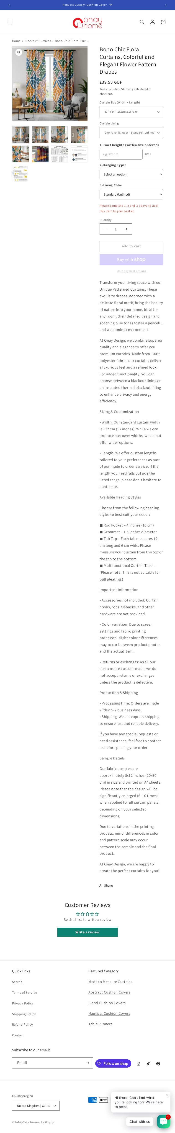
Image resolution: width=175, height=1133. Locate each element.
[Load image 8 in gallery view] (79, 154)
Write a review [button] (87, 932)
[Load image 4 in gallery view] (79, 134)
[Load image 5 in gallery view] (20, 154)
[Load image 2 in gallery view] (40, 134)
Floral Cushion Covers (107, 1002)
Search (17, 982)
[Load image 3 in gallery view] (59, 134)
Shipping (127, 89)
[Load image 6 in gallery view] (40, 154)
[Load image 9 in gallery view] (20, 173)
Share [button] (108, 885)
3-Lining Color (111, 185)
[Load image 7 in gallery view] (59, 154)
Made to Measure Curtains (110, 981)
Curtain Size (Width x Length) (120, 102)
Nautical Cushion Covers (109, 1013)
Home (16, 41)
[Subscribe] (87, 1062)
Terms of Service (24, 992)
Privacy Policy (23, 1003)
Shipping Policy (24, 1014)
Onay (25, 1122)
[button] (10, 22)
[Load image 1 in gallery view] (20, 134)
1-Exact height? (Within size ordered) (129, 144)
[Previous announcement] (9, 5)
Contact (18, 1035)
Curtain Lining (109, 123)
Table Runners (100, 1023)
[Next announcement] (166, 5)
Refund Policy (22, 1024)
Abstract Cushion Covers (109, 992)
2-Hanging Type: (113, 165)
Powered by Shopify (42, 1122)
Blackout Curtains (38, 41)
